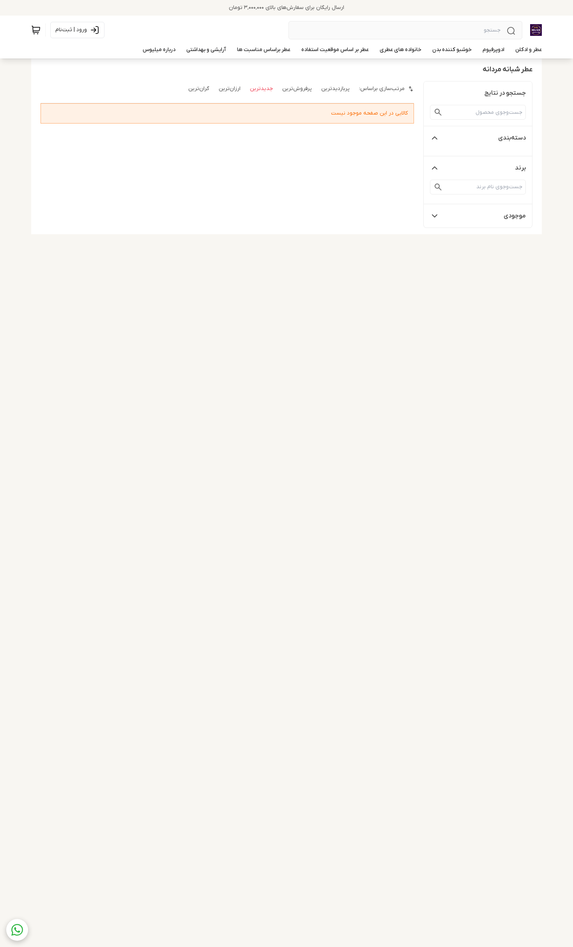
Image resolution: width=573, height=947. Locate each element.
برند (520, 168)
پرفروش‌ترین (297, 88)
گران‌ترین (198, 88)
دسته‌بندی (512, 138)
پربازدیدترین (335, 88)
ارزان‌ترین (230, 88)
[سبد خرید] (36, 30)
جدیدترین (261, 88)
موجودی (515, 216)
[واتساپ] (17, 930)
